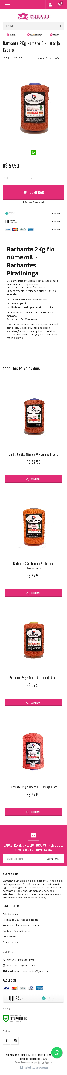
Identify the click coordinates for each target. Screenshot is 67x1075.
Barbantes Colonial (55, 58)
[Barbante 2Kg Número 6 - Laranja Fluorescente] (33, 542)
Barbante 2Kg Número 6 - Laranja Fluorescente (33, 565)
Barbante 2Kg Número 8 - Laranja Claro (33, 677)
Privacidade (9, 936)
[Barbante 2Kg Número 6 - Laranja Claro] (33, 763)
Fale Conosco (10, 914)
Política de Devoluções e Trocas (21, 919)
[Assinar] (52, 858)
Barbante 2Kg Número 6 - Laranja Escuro (33, 454)
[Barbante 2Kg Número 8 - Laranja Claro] (33, 653)
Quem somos (10, 942)
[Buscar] (60, 26)
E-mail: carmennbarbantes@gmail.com (27, 971)
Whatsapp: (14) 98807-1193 (20, 965)
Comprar (36, 192)
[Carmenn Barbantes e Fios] (33, 15)
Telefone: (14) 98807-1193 (19, 960)
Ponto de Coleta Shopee (16, 931)
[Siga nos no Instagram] (15, 1041)
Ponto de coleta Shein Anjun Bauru (22, 925)
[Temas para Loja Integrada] (45, 1062)
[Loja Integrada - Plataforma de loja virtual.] (34, 1067)
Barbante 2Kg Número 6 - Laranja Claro (33, 787)
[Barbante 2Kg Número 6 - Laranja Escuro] (33, 430)
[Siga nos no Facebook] (6, 1041)
